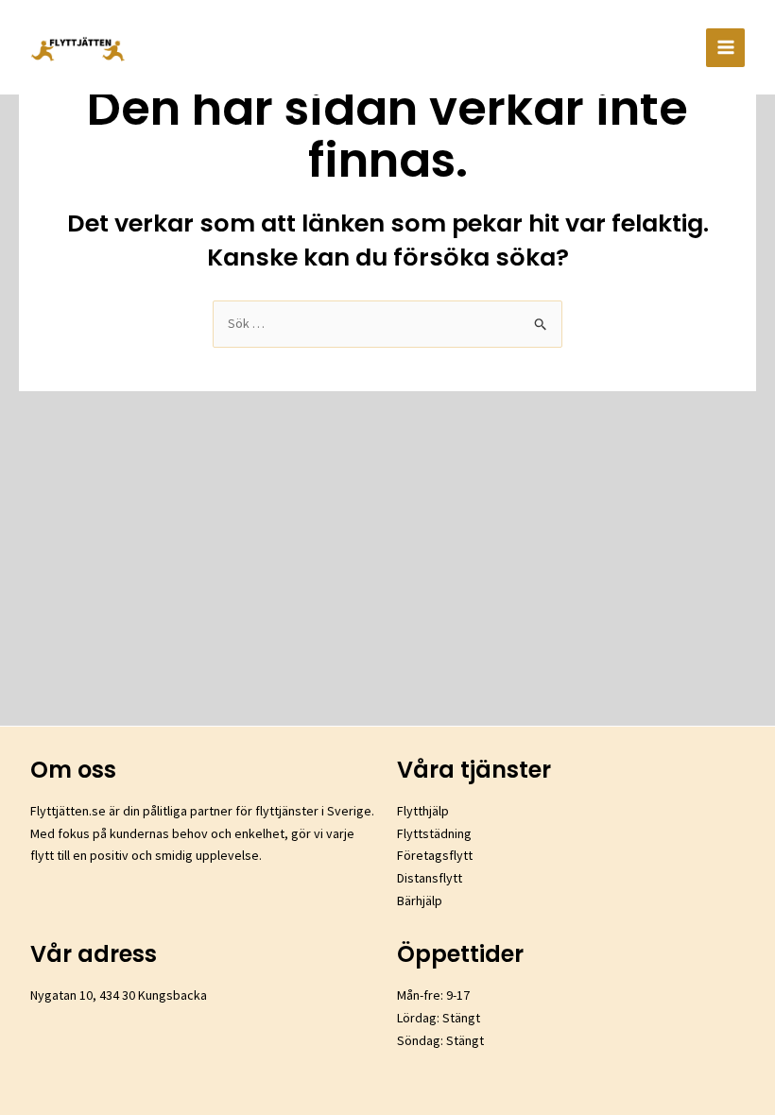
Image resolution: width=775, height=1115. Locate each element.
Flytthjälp (423, 810)
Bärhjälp (419, 900)
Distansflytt (429, 877)
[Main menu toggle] (725, 47)
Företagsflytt (435, 855)
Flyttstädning (434, 833)
